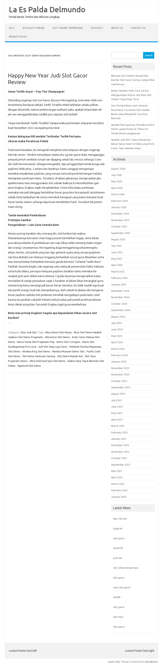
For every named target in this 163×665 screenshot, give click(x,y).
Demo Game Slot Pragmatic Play (35, 341)
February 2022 (119, 490)
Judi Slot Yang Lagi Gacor (52, 346)
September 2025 (120, 233)
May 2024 (116, 335)
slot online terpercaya (125, 567)
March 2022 (117, 483)
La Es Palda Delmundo (47, 9)
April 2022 (117, 477)
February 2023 (119, 432)
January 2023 (118, 438)
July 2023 (116, 400)
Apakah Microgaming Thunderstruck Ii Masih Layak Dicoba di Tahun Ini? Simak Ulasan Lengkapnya (132, 129)
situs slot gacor (122, 587)
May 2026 (116, 181)
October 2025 (119, 226)
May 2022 (116, 471)
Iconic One (114, 661)
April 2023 (117, 419)
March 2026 (117, 194)
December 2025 (120, 213)
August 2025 (118, 239)
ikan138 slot (120, 518)
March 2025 (117, 271)
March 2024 (117, 348)
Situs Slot (97, 28)
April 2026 (117, 188)
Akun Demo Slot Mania (58, 332)
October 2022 (119, 458)
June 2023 (117, 406)
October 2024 (119, 303)
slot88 (116, 597)
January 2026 (118, 207)
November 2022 (120, 451)
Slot (12, 28)
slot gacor (119, 538)
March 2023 (117, 425)
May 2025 (116, 258)
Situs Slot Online (34, 28)
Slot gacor (119, 626)
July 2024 (116, 323)
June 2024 (117, 329)
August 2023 (118, 393)
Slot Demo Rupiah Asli (70, 356)
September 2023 (120, 387)
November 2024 (120, 297)
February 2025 (119, 277)
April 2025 (117, 265)
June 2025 (117, 252)
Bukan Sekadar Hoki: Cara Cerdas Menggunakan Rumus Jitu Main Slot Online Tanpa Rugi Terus (131, 95)
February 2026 (119, 200)
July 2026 (116, 175)
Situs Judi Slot (28, 332)
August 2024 (118, 316)
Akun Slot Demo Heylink (87, 332)
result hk (118, 548)
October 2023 (119, 381)
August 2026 (118, 168)
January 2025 (118, 284)
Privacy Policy (18, 36)
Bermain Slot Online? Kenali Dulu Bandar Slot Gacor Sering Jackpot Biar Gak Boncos (133, 80)
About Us (117, 28)
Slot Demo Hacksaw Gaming (38, 356)
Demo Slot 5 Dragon (68, 341)
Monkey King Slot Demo (36, 351)
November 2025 (120, 220)
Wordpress (151, 661)
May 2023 (116, 413)
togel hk (117, 528)
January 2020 (118, 496)
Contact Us (138, 28)
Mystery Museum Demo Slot (68, 351)
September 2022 (120, 464)
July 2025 (116, 245)
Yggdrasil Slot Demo (29, 365)
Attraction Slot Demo (57, 337)
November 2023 (120, 374)
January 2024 (118, 361)
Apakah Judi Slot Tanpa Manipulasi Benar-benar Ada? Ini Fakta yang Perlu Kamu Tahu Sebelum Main (132, 144)
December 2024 (120, 290)
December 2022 (120, 445)
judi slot (117, 558)
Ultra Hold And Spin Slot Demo (47, 361)
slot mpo (118, 616)
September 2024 (120, 310)
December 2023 (120, 368)
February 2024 (119, 355)
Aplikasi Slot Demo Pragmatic (25, 337)
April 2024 (117, 342)
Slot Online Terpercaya (67, 28)
